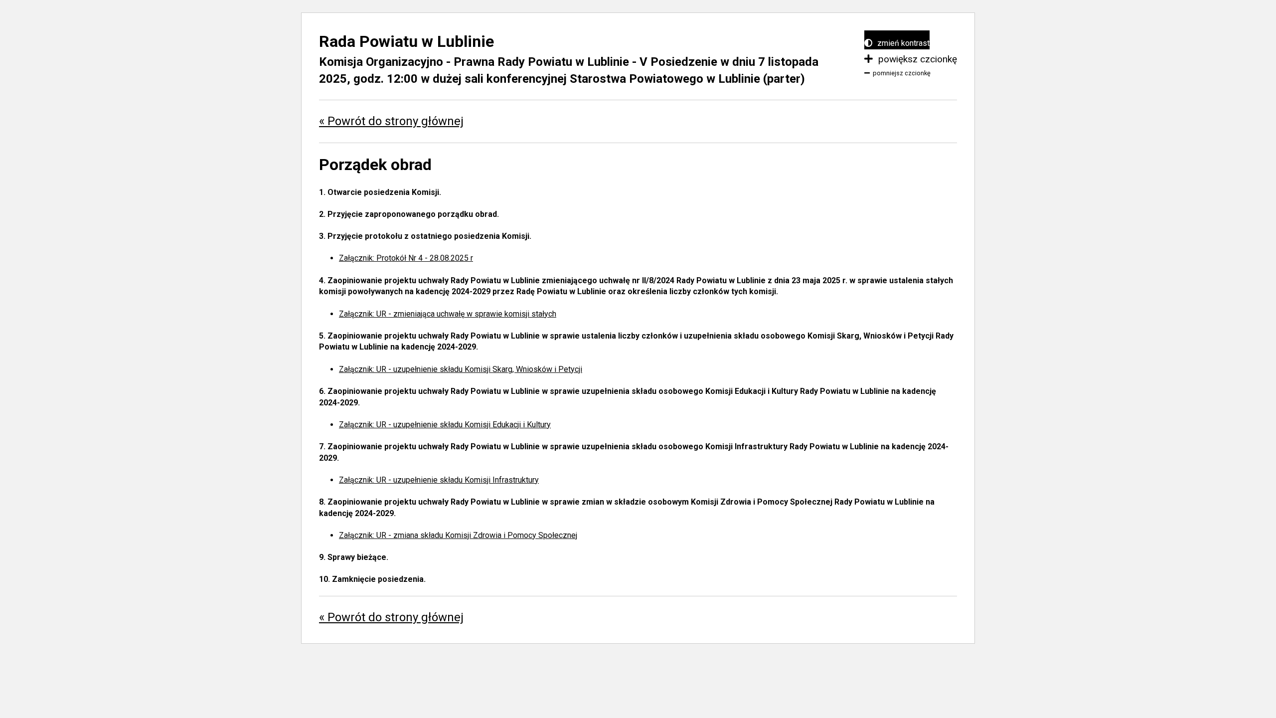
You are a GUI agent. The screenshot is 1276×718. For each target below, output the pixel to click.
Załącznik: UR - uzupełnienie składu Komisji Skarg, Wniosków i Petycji (460, 369)
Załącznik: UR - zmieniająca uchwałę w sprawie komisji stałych (447, 314)
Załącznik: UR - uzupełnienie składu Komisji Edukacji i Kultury (445, 424)
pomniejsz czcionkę (902, 73)
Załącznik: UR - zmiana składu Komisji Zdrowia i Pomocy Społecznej (458, 535)
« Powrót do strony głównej (391, 121)
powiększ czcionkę (916, 59)
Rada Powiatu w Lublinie (406, 41)
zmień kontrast (902, 43)
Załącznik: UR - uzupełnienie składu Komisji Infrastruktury (439, 480)
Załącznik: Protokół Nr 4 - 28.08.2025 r (406, 258)
